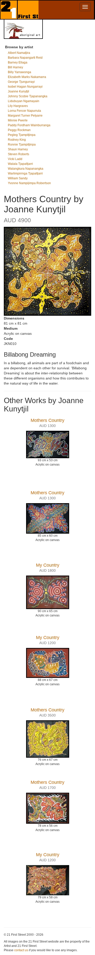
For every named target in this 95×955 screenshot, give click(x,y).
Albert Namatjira (19, 53)
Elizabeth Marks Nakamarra (27, 77)
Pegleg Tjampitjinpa (21, 135)
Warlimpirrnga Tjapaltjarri (25, 173)
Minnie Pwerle (18, 120)
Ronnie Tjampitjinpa (22, 144)
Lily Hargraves (18, 106)
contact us (21, 950)
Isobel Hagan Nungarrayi (25, 86)
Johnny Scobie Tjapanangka (27, 96)
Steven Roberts (18, 154)
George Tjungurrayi (21, 82)
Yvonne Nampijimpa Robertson (29, 183)
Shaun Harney (18, 149)
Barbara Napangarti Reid (25, 57)
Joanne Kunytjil (18, 91)
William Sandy (18, 178)
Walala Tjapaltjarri (20, 164)
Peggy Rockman (19, 130)
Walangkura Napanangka (25, 168)
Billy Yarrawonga (19, 72)
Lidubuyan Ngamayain (23, 101)
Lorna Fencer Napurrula (24, 111)
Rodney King (17, 139)
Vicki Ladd (15, 159)
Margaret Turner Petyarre (25, 115)
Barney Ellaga (17, 62)
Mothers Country (47, 420)
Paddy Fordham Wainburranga (29, 125)
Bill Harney (15, 67)
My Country (47, 565)
